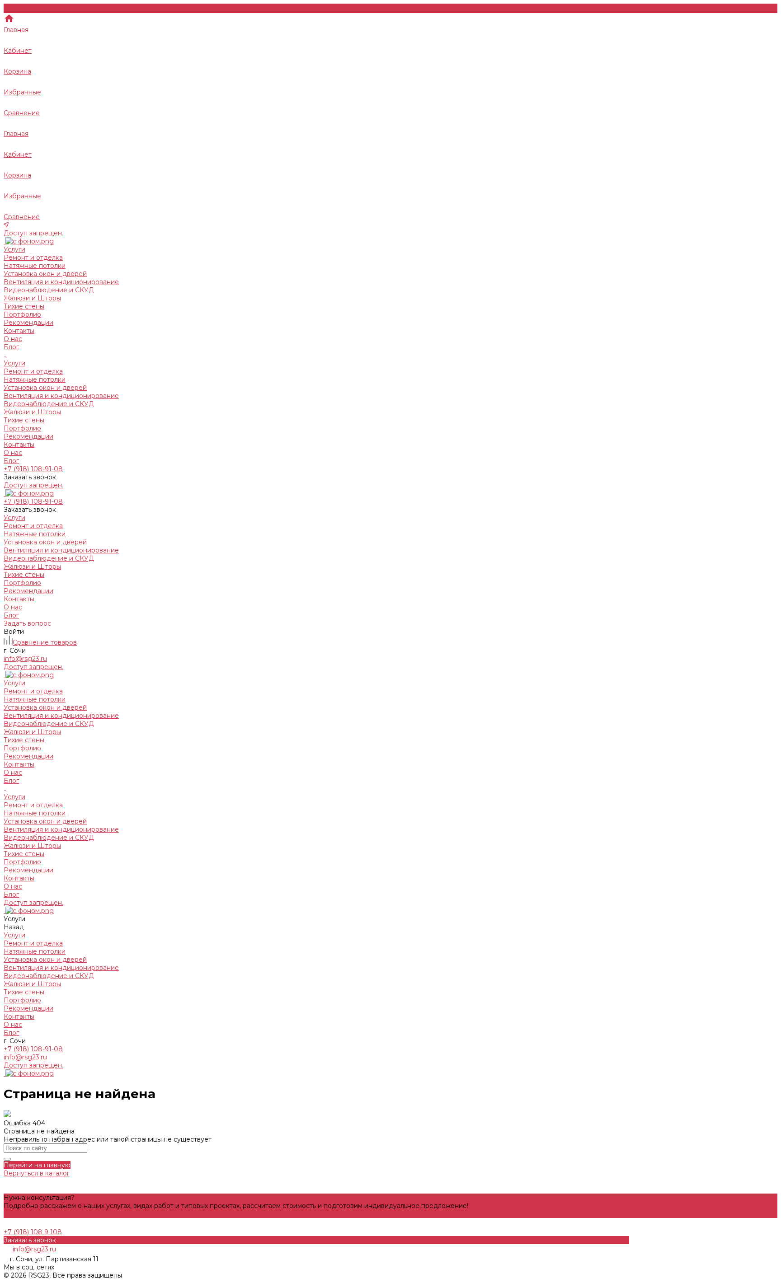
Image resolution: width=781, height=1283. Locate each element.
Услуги (14, 363)
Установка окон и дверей (45, 274)
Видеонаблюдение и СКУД (49, 290)
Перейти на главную (37, 1165)
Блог (11, 461)
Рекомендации (28, 436)
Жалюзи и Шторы (32, 298)
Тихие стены (24, 306)
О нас (13, 453)
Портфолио (22, 428)
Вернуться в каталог (37, 1173)
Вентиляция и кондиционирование (61, 282)
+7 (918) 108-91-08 (33, 1049)
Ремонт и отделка (33, 257)
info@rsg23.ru (25, 1057)
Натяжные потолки (35, 266)
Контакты (19, 444)
